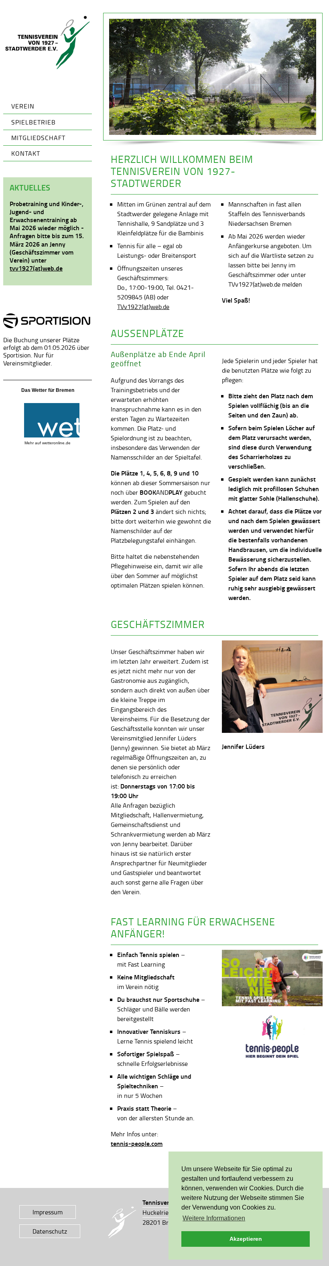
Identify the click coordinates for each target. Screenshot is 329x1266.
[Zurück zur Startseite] (48, 43)
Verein (23, 106)
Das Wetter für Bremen (47, 390)
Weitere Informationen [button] (214, 1218)
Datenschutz (49, 1231)
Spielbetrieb (33, 122)
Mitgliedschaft (38, 137)
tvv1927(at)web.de (36, 268)
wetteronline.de (56, 443)
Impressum (47, 1212)
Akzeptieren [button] (245, 1239)
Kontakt (25, 153)
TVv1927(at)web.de (143, 306)
